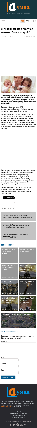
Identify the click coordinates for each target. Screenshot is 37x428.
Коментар (4, 341)
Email (3, 364)
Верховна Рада (12, 202)
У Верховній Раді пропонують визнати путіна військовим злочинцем (16, 226)
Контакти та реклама (18, 417)
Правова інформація (18, 415)
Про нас (18, 411)
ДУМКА (4, 36)
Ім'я (3, 357)
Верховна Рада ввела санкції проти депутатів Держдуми (15, 236)
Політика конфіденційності (18, 413)
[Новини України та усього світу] (18, 11)
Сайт (2, 370)
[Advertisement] (18, 57)
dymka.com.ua (26, 421)
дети (18, 202)
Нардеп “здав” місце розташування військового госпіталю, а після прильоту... (18, 216)
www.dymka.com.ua (7, 406)
